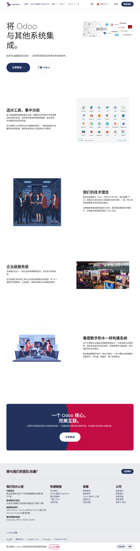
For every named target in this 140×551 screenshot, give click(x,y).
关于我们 (54, 491)
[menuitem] (26, 4)
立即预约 (127, 471)
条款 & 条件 (121, 502)
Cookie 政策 (11, 532)
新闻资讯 (87, 493)
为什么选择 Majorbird (59, 493)
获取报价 (119, 493)
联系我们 (127, 4)
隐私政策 (119, 499)
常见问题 (87, 502)
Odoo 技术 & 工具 (91, 496)
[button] (92, 4)
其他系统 (119, 496)
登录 (116, 4)
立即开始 (54, 502)
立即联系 (17, 67)
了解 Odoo (43, 67)
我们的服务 (55, 496)
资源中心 (87, 499)
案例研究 (87, 491)
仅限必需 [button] (121, 547)
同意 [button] (130, 547)
